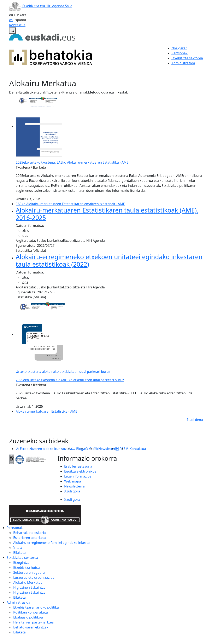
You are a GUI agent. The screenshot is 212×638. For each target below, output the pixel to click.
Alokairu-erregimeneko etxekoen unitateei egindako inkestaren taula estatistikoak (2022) (109, 260)
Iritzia (17, 547)
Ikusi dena (195, 419)
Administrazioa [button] (183, 63)
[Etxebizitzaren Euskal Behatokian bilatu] (12, 30)
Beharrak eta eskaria (29, 532)
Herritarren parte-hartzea (33, 622)
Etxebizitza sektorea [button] (187, 58)
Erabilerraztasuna (78, 466)
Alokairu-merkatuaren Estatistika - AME (46, 411)
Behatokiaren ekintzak (30, 627)
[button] (17, 448)
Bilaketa (19, 552)
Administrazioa (18, 602)
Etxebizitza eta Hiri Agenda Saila (47, 6)
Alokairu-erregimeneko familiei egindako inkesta (51, 542)
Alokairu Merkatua (27, 582)
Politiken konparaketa (30, 612)
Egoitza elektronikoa (80, 471)
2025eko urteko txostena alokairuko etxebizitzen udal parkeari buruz (70, 380)
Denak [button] (14, 92)
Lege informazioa (78, 476)
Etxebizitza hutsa (26, 567)
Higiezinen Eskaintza (29, 587)
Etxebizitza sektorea (22, 557)
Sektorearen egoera (29, 572)
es (11, 20)
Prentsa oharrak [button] (75, 92)
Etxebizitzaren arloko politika (36, 607)
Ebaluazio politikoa (28, 617)
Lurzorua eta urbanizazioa (33, 577)
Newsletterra (74, 486)
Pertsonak (15, 527)
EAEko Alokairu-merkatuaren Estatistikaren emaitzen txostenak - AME (70, 204)
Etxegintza (21, 562)
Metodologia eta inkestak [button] (108, 92)
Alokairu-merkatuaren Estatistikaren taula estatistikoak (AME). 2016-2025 (107, 214)
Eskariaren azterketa (29, 537)
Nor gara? (179, 48)
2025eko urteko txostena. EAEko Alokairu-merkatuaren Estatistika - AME (72, 162)
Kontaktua (17, 25)
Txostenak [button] (54, 92)
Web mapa (72, 481)
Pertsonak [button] (179, 53)
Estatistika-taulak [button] (32, 92)
